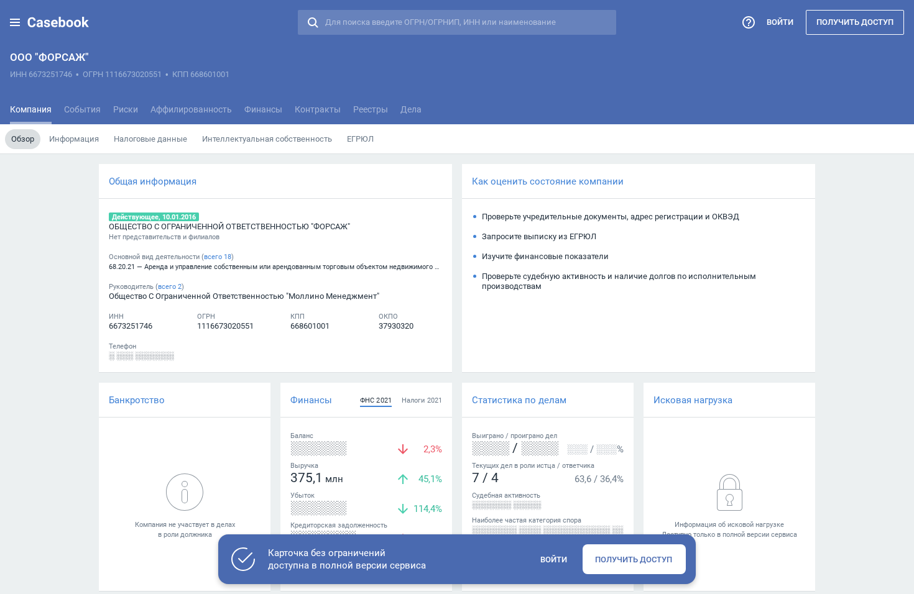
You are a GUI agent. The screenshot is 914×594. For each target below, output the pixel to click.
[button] (15, 22)
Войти (780, 22)
